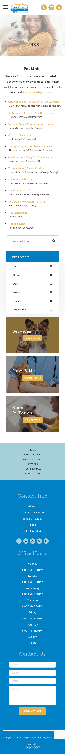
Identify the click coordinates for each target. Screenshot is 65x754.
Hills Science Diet (18, 212)
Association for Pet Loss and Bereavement (33, 101)
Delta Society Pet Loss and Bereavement (32, 112)
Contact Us (32, 420)
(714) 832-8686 (32, 530)
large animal (19, 309)
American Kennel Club (21, 190)
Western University (19, 135)
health (16, 292)
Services (32, 464)
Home (32, 450)
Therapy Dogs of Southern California (30, 146)
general (17, 275)
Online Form (32, 377)
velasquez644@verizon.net (39, 92)
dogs (15, 283)
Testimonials (32, 468)
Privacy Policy (46, 737)
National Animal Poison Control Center (30, 124)
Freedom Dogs (16, 223)
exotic (16, 301)
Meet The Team (32, 459)
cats (15, 266)
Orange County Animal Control (26, 168)
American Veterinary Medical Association (32, 157)
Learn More (32, 338)
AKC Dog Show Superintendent (26, 201)
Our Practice (32, 454)
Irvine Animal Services (21, 179)
